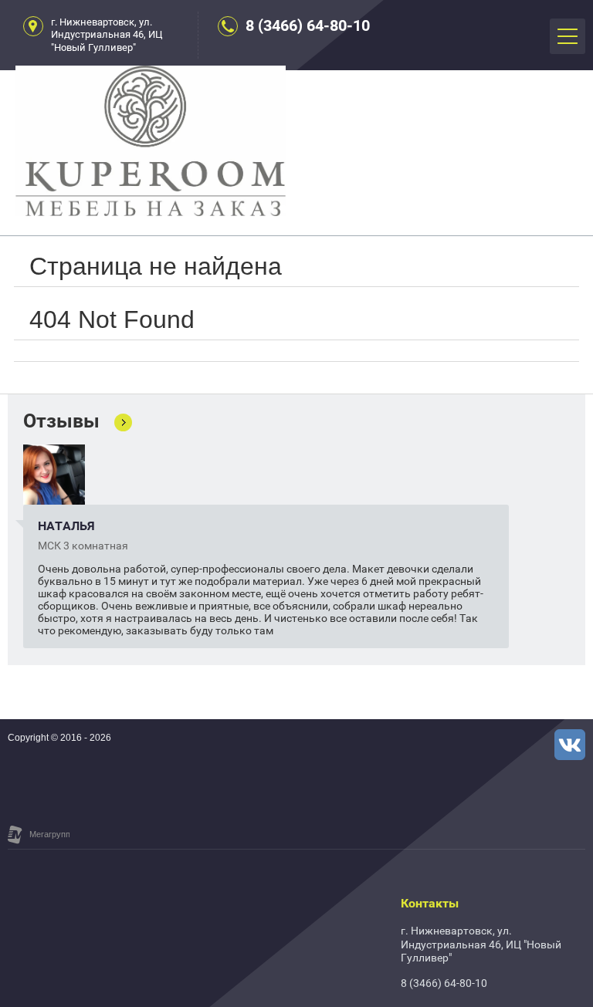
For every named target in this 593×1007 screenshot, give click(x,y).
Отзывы (61, 421)
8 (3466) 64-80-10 (308, 25)
